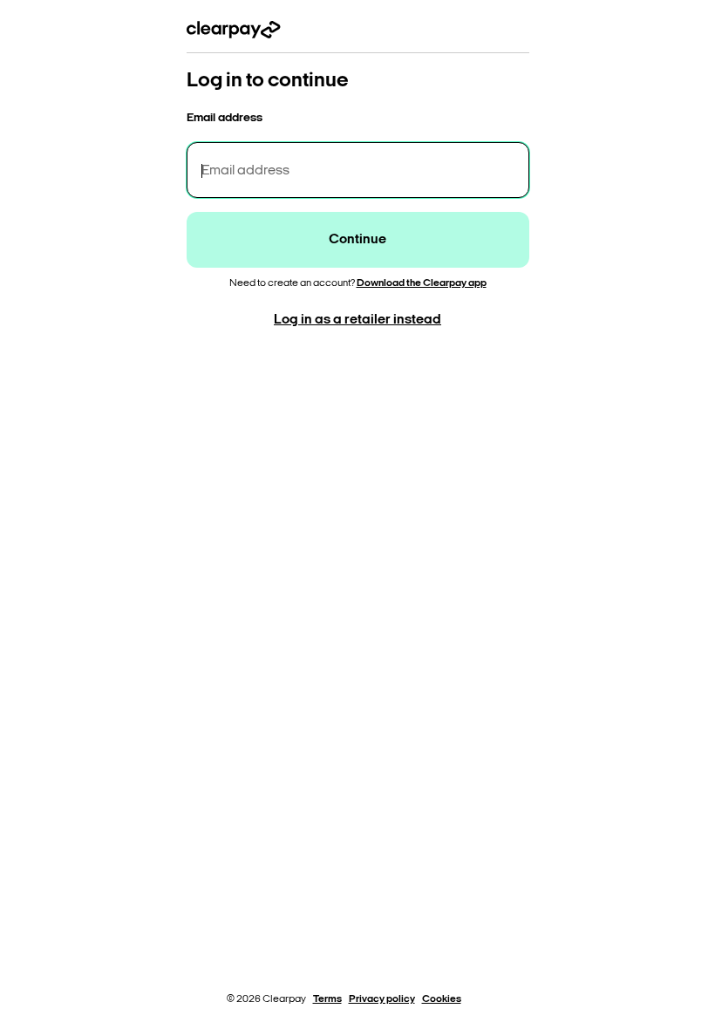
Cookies (441, 999)
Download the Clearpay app (422, 283)
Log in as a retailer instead (357, 320)
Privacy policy (382, 999)
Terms (327, 999)
